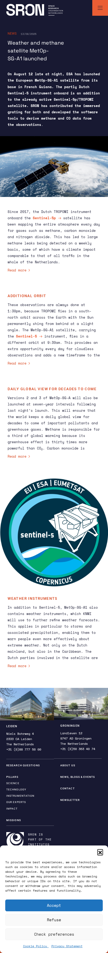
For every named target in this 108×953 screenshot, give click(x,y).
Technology (16, 789)
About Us (67, 765)
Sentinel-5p (44, 218)
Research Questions (23, 765)
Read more (17, 270)
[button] (100, 852)
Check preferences (54, 934)
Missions (13, 820)
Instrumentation (20, 795)
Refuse (54, 920)
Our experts (16, 802)
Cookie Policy (36, 946)
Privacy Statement (67, 946)
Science (12, 783)
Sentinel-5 (26, 336)
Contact (67, 788)
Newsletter (70, 800)
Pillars (12, 776)
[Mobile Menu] (100, 8)
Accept (54, 905)
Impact (12, 808)
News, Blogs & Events (77, 776)
